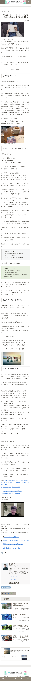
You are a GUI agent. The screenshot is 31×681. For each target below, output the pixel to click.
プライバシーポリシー (8, 676)
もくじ (15, 69)
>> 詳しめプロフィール (14, 576)
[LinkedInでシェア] (28, 402)
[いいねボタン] (2, 553)
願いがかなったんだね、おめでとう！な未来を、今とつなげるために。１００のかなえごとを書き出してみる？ (15, 482)
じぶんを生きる (6, 587)
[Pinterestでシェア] (25, 402)
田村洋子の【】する (13, 544)
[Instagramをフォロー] (14, 583)
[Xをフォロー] (10, 583)
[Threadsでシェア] (17, 402)
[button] (14, 593)
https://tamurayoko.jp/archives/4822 (10, 487)
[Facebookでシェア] (5, 593)
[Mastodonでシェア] (6, 402)
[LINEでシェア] (11, 593)
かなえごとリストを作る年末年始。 (12, 491)
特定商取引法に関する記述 (23, 676)
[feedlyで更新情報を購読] (16, 583)
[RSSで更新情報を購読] (18, 583)
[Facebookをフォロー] (12, 583)
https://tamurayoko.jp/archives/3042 (10, 493)
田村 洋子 (12, 564)
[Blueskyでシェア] (8, 402)
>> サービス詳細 (13, 579)
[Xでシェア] (2, 593)
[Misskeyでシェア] (11, 402)
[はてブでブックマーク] (8, 593)
